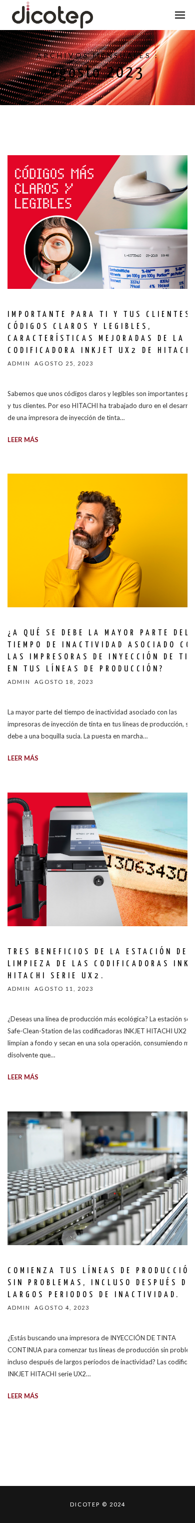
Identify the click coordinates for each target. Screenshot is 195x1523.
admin (19, 363)
